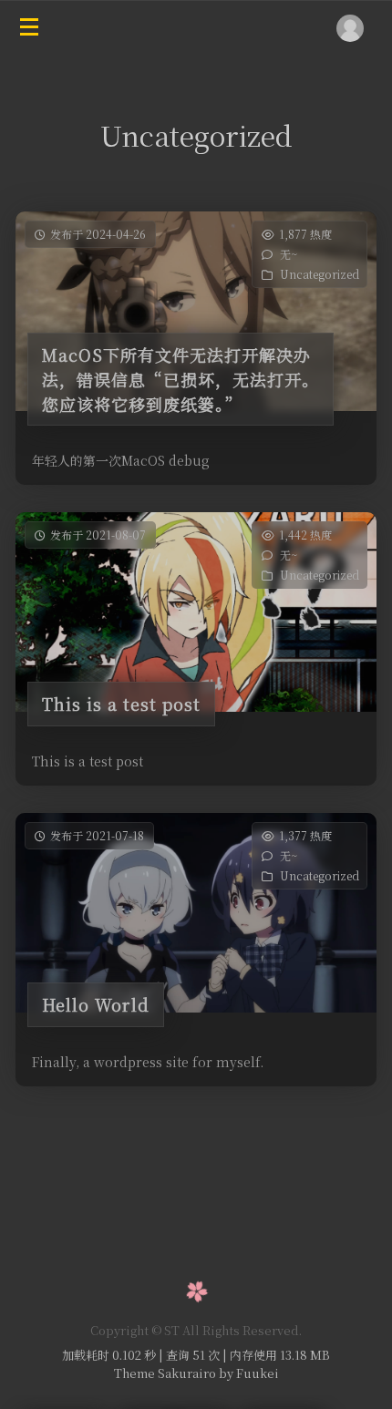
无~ (288, 254)
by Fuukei (247, 1373)
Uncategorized (319, 274)
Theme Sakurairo (165, 1373)
